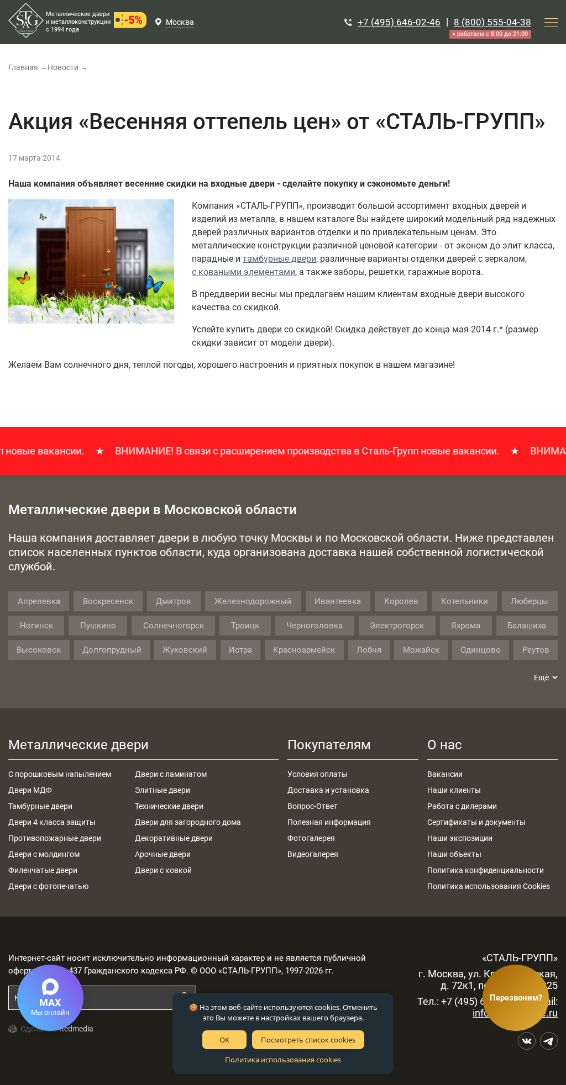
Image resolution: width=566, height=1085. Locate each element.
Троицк (245, 626)
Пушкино (98, 626)
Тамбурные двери (40, 806)
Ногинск (36, 626)
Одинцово (480, 650)
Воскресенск (108, 601)
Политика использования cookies (283, 1060)
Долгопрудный (112, 650)
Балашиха (526, 626)
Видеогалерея (312, 854)
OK (224, 1040)
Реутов (535, 650)
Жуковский (185, 650)
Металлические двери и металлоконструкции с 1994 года (78, 21)
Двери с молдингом (44, 854)
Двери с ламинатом (171, 774)
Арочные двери (163, 854)
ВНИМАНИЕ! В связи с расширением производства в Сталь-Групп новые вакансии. (296, 451)
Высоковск (39, 650)
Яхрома (465, 626)
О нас (444, 745)
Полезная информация (329, 822)
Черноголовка (314, 626)
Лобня (369, 650)
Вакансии (445, 774)
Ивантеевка (338, 601)
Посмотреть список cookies (308, 1040)
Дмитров (173, 601)
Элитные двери (162, 790)
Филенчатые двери (42, 870)
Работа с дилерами (462, 806)
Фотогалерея (311, 838)
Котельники (464, 601)
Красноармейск (304, 650)
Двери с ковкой (163, 870)
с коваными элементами (243, 272)
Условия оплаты (317, 774)
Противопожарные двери (54, 838)
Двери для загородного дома (188, 822)
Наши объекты (454, 854)
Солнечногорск (173, 626)
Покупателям (329, 745)
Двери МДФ (30, 790)
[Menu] (551, 22)
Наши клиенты (454, 790)
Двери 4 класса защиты (52, 822)
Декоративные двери (174, 838)
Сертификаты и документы (476, 822)
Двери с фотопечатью (48, 886)
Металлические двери (78, 745)
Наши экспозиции (459, 838)
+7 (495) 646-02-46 (399, 22)
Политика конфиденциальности (485, 870)
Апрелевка (39, 601)
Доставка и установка (328, 790)
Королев (401, 601)
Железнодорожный (253, 601)
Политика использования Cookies (488, 886)
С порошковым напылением (59, 774)
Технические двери (169, 806)
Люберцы (529, 601)
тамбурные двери (279, 258)
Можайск (421, 650)
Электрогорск (397, 626)
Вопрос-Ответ (312, 806)
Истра (240, 650)
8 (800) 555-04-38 (492, 22)
